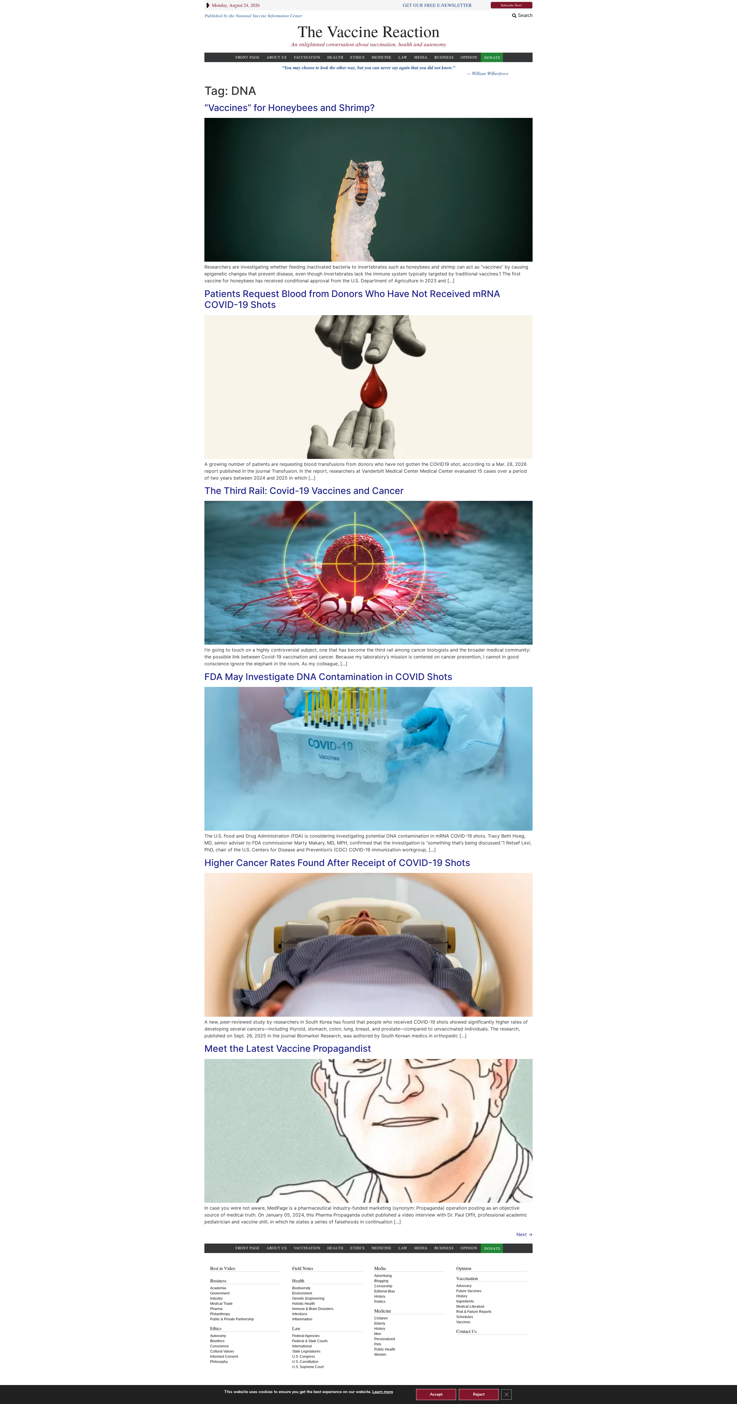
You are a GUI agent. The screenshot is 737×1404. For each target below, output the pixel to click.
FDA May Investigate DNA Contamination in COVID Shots (328, 676)
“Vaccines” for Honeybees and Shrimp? (289, 107)
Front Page (247, 57)
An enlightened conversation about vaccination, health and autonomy (368, 44)
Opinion (469, 57)
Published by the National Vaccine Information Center (253, 15)
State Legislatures (306, 1351)
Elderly (379, 1323)
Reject (479, 1394)
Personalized (384, 1339)
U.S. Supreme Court (308, 1367)
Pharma (216, 1309)
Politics (379, 1302)
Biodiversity (301, 1288)
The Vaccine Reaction (369, 31)
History (379, 1296)
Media (421, 57)
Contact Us (466, 1331)
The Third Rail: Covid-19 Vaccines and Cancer (304, 490)
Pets (377, 1344)
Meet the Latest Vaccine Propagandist (287, 1048)
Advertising (383, 1276)
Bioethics (217, 1341)
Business (444, 57)
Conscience (219, 1346)
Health (335, 57)
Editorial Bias (384, 1291)
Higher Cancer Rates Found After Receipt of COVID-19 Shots (337, 862)
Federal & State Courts (310, 1341)
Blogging (381, 1281)
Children (381, 1318)
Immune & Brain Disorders (312, 1309)
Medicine (382, 57)
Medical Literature (470, 1307)
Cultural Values (222, 1351)
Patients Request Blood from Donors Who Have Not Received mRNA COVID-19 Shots (352, 299)
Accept (436, 1394)
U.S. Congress (303, 1357)
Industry (216, 1298)
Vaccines (463, 1322)
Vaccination (307, 57)
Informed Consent (224, 1357)
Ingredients (465, 1301)
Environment (302, 1293)
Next (524, 1234)
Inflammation (302, 1319)
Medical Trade (221, 1304)
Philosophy (219, 1362)
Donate (492, 57)
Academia (218, 1288)
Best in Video (222, 1268)
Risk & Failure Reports (473, 1312)
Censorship (383, 1286)
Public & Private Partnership (232, 1319)
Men (377, 1334)
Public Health (384, 1349)
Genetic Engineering (308, 1298)
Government (219, 1293)
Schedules (464, 1317)
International (302, 1346)
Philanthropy (220, 1314)
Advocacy (464, 1286)
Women (380, 1355)
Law (402, 57)
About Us (277, 57)
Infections (299, 1314)
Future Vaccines (468, 1291)
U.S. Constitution (305, 1362)
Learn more (382, 1392)
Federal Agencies (306, 1336)
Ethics (357, 57)
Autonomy (218, 1336)
